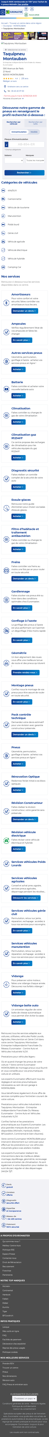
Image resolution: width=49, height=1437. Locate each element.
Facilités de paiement (12, 1339)
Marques (30, 155)
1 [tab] (17, 37)
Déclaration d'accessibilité (14, 1344)
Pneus (5, 1372)
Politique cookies (10, 1352)
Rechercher (23, 172)
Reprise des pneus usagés (14, 1348)
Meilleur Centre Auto (12, 1245)
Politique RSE (8, 1250)
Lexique (6, 1327)
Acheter (17, 369)
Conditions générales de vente (16, 1404)
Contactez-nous (9, 1258)
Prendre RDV (8, 1363)
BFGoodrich (8, 1315)
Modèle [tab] (34, 132)
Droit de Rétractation (12, 1262)
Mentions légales (38, 1404)
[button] (13, 98)
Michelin (6, 1286)
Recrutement (8, 1266)
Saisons (8, 155)
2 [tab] (20, 37)
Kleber (5, 1303)
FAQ (4, 1335)
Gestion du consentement (24, 1409)
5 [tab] (32, 37)
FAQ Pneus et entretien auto (15, 1384)
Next (46, 36)
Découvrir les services (24, 898)
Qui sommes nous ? (11, 1241)
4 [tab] (28, 37)
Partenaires (8, 1275)
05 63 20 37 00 (17, 91)
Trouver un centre (10, 1368)
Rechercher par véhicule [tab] (13, 123)
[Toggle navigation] (2, 12)
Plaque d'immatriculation (16, 139)
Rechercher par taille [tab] (35, 123)
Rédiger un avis (10, 81)
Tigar (5, 1311)
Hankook (6, 1295)
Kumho (6, 1307)
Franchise (7, 1271)
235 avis (24, 78)
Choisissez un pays (23, 1398)
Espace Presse (9, 1254)
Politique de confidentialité (24, 1406)
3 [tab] (24, 37)
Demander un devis (23, 311)
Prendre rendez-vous (24, 672)
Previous (3, 36)
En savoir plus (20, 340)
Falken (5, 1299)
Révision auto (8, 1380)
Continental (8, 1290)
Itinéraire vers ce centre (18, 86)
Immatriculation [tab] (19, 132)
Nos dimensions (10, 1376)
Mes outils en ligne (11, 1331)
